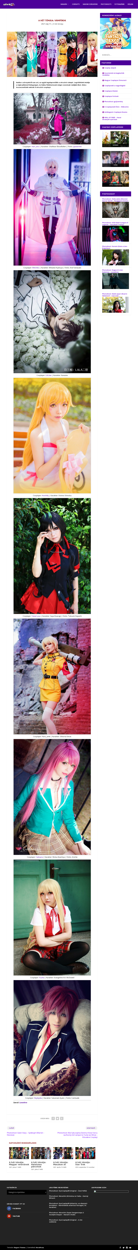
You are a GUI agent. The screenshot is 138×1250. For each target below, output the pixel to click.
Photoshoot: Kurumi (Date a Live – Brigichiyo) (115, 247)
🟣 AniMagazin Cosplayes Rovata (114, 112)
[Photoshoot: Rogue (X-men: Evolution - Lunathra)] (115, 288)
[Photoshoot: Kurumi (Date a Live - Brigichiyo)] (115, 265)
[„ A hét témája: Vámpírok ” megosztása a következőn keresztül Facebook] (53, 1118)
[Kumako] (115, 147)
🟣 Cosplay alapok (109, 68)
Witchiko (35, 268)
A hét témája (58, 24)
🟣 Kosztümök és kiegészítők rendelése (113, 74)
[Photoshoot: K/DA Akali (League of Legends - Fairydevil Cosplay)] (115, 241)
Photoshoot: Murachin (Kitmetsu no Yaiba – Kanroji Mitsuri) (68, 1197)
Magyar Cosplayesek (90, 4)
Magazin (64, 4)
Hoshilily (45, 495)
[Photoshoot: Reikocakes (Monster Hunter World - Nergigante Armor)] (115, 217)
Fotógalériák (119, 4)
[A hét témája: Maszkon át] (63, 1153)
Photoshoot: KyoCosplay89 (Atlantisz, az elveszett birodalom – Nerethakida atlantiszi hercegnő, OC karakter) (68, 1205)
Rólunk (130, 4)
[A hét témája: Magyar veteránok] (19, 1153)
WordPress (40, 1247)
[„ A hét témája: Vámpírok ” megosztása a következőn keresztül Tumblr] (62, 1118)
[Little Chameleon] (115, 186)
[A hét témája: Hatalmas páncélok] (41, 1153)
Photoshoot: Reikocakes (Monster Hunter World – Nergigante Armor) (115, 200)
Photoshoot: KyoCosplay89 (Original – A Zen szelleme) (65, 1221)
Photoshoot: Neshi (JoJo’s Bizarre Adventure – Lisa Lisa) (114, 295)
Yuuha (41, 977)
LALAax (48, 375)
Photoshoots (106, 4)
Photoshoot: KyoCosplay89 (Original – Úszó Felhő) (68, 1191)
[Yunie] (115, 166)
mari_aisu (35, 146)
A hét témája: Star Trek (82, 1163)
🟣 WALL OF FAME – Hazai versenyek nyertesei (111, 118)
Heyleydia (38, 1098)
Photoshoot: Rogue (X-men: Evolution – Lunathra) (112, 271)
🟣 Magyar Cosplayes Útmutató (114, 80)
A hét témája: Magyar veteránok (19, 1163)
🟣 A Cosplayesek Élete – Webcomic (115, 107)
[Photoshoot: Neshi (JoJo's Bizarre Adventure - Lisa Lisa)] (115, 312)
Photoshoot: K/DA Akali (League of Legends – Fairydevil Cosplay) (115, 224)
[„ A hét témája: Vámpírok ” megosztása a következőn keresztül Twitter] (57, 1118)
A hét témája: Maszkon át (60, 1163)
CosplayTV (76, 4)
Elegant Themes (19, 1247)
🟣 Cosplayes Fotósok (110, 96)
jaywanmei (77, 146)
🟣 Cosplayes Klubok (110, 91)
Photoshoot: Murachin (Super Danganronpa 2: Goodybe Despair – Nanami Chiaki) (66, 1214)
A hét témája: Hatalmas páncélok (38, 1164)
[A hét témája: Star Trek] (85, 1153)
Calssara (39, 857)
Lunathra (23, 1102)
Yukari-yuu (36, 616)
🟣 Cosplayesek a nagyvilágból (113, 86)
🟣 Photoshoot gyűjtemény (112, 102)
